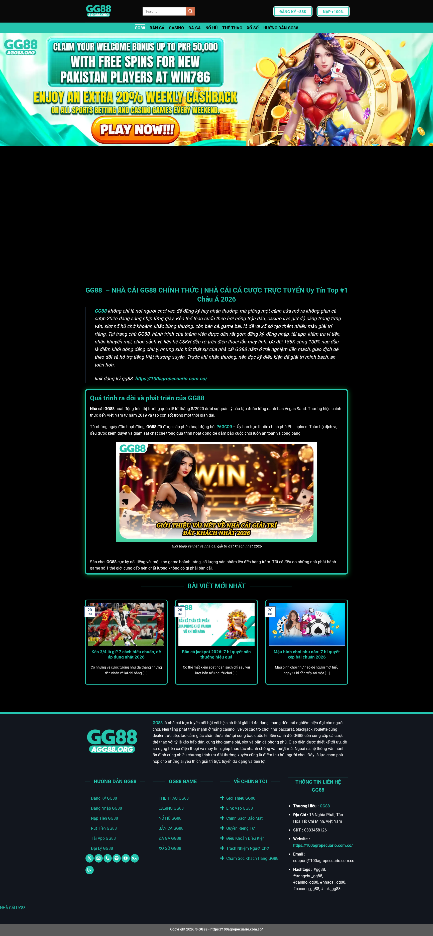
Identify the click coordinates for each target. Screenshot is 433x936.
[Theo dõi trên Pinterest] (117, 858)
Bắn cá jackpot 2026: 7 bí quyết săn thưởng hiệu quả (216, 654)
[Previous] (84, 648)
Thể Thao (232, 28)
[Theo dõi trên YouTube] (126, 858)
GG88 (140, 28)
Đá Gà (194, 28)
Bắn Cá (157, 28)
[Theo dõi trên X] (89, 858)
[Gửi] (190, 11)
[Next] (349, 648)
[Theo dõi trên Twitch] (89, 870)
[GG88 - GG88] (110, 11)
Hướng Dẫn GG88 (280, 28)
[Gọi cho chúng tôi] (107, 858)
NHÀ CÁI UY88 (13, 907)
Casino (176, 28)
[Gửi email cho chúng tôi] (98, 858)
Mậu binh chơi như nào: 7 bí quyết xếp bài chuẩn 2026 (307, 654)
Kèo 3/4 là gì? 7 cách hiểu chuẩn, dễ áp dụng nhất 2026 (126, 654)
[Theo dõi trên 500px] (135, 858)
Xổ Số (253, 28)
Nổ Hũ (211, 28)
